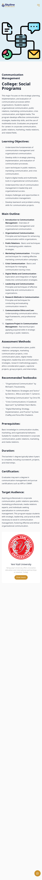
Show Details (21, 577)
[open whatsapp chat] (37, 873)
